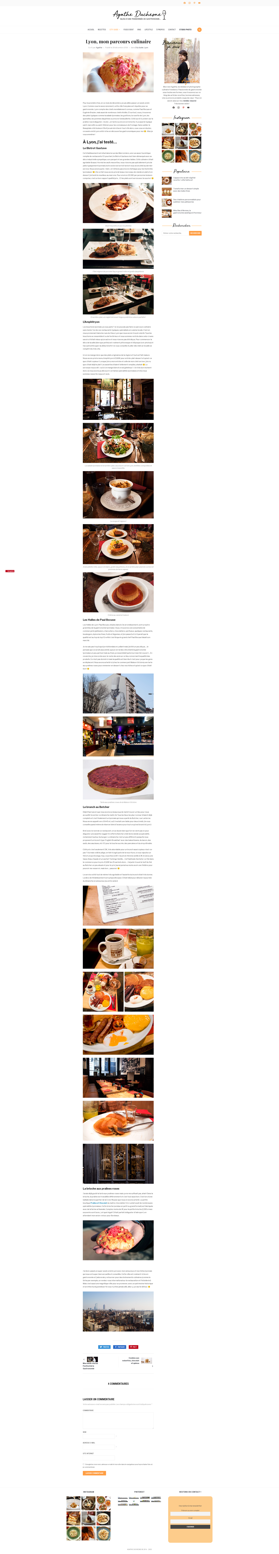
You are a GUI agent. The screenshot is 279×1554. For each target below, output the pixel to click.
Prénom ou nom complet (190, 1510)
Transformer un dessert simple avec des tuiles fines (186, 190)
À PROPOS (160, 29)
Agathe (99, 48)
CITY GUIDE (114, 29)
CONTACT (172, 29)
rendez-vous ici (189, 101)
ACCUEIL (91, 29)
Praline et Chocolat (99, 1203)
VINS (139, 29)
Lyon (146, 48)
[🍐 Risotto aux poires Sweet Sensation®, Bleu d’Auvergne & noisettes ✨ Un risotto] (195, 156)
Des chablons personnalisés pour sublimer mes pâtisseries (187, 201)
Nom (84, 1432)
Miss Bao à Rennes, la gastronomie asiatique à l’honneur (187, 211)
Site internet (88, 1453)
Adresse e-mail (89, 1443)
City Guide (139, 48)
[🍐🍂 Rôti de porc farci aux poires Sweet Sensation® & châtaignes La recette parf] (195, 142)
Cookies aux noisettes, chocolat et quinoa (130, 1360)
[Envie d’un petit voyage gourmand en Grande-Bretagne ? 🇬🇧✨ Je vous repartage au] (181, 156)
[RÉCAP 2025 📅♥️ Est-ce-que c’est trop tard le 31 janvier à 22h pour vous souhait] (195, 129)
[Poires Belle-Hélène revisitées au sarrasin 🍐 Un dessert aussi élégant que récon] (181, 142)
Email (190, 1518)
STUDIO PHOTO (185, 29)
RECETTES (102, 29)
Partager (121, 1347)
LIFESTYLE (149, 29)
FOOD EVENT (129, 29)
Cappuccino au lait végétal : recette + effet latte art (184, 179)
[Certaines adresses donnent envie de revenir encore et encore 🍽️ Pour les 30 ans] (168, 129)
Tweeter (106, 1347)
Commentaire (88, 1410)
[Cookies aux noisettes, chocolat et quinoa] (147, 1360)
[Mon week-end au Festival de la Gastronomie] (92, 1359)
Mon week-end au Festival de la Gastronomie (90, 1366)
